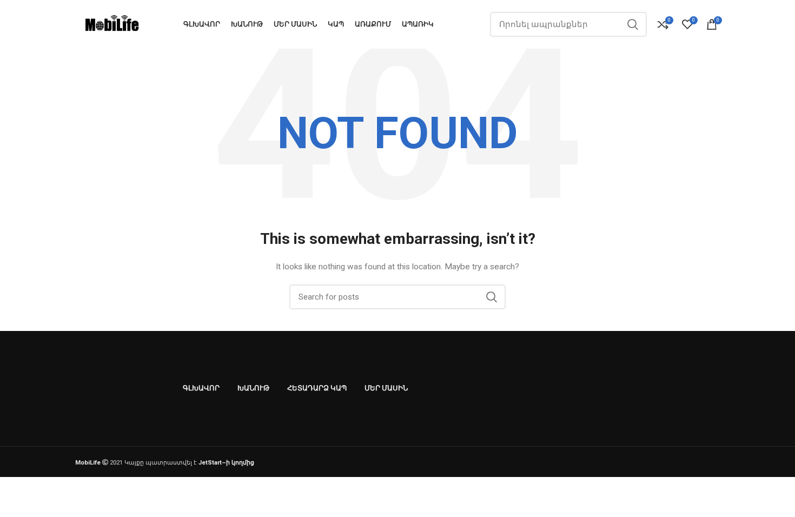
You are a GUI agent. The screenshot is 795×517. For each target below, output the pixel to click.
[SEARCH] (632, 24)
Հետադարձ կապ (317, 388)
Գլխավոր (201, 388)
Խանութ (253, 388)
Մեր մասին (386, 388)
